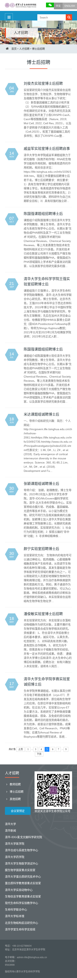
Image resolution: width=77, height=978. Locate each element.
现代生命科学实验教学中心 (21, 903)
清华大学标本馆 (14, 916)
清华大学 (10, 824)
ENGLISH (70, 6)
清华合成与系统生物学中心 (21, 850)
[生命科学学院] (21, 5)
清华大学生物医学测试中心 (21, 863)
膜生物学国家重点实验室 (20, 870)
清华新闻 (10, 830)
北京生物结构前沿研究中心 (21, 922)
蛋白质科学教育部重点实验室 (23, 883)
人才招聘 (24, 48)
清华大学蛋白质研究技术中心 (23, 876)
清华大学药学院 (14, 857)
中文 (58, 6)
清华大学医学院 (14, 843)
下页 (39, 754)
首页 (14, 48)
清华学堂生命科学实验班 (20, 929)
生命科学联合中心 (16, 909)
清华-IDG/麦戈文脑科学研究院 (23, 837)
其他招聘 (15, 799)
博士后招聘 (38, 48)
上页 (20, 749)
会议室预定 (18, 810)
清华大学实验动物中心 (19, 889)
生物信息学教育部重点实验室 (23, 896)
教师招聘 (15, 784)
